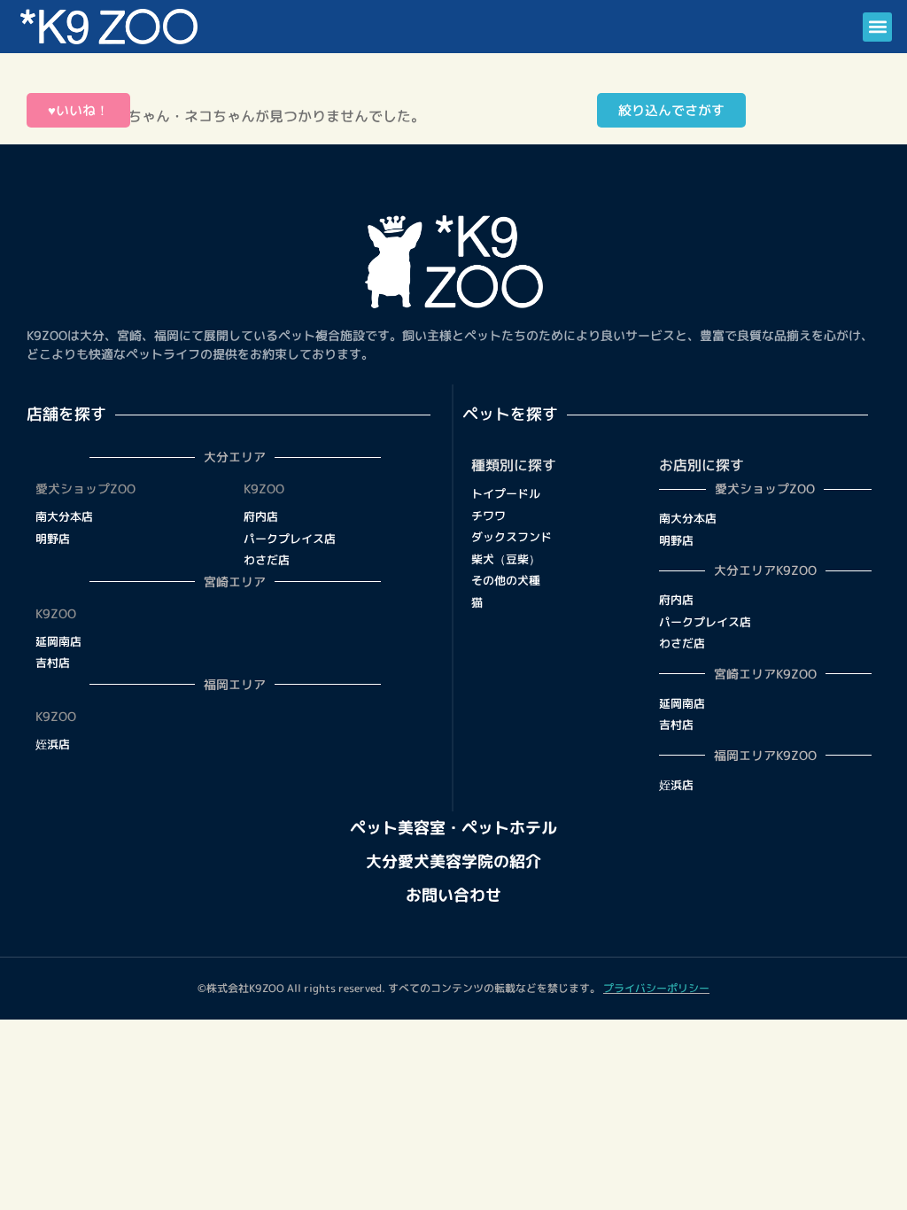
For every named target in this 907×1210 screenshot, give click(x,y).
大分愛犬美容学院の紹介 (453, 861)
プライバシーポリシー (656, 988)
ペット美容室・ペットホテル (453, 828)
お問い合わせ (453, 895)
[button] (877, 27)
